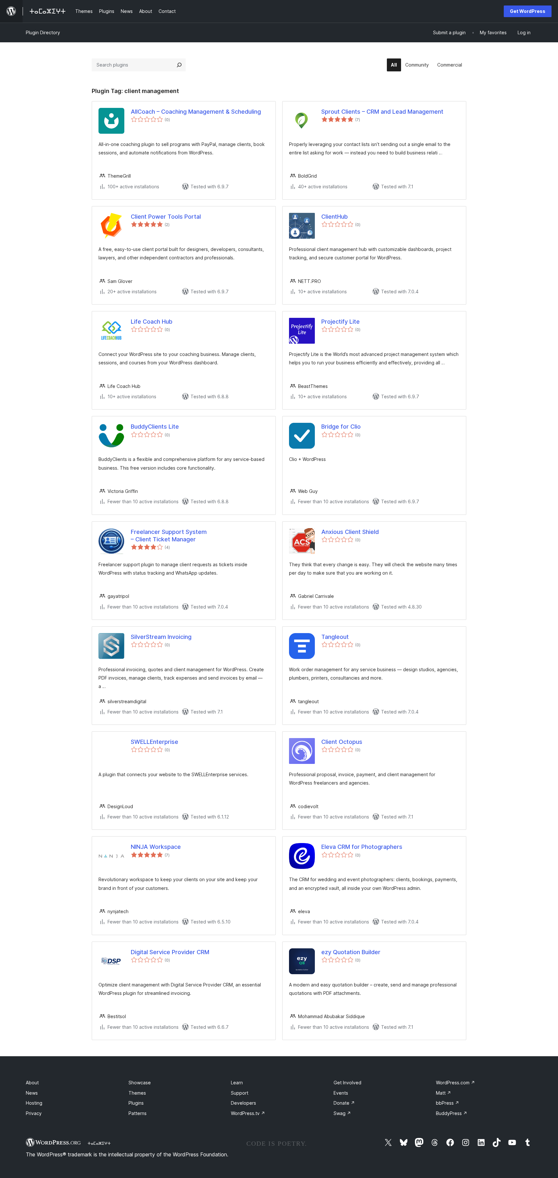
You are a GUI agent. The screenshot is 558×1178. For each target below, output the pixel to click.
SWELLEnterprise (154, 741)
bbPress (447, 1103)
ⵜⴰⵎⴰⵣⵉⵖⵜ (99, 1143)
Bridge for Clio (341, 426)
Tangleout (335, 636)
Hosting (34, 1103)
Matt (443, 1093)
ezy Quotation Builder (350, 952)
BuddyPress (451, 1113)
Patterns (138, 1113)
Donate (344, 1103)
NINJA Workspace (156, 846)
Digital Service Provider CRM (170, 952)
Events (341, 1093)
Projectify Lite (340, 321)
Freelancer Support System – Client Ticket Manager (169, 535)
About (32, 1082)
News (32, 1093)
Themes (137, 1093)
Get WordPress (527, 11)
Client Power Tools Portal (166, 216)
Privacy (34, 1113)
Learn (237, 1082)
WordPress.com (455, 1082)
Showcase (140, 1082)
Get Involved (347, 1082)
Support (239, 1093)
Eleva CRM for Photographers (361, 846)
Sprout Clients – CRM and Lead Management (382, 111)
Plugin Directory (43, 32)
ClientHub (334, 216)
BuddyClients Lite (155, 426)
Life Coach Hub (151, 321)
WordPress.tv (248, 1113)
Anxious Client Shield (350, 531)
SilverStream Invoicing (161, 636)
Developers (243, 1103)
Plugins (136, 1103)
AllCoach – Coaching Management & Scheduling (196, 111)
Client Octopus (341, 741)
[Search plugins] (179, 64)
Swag (342, 1113)
